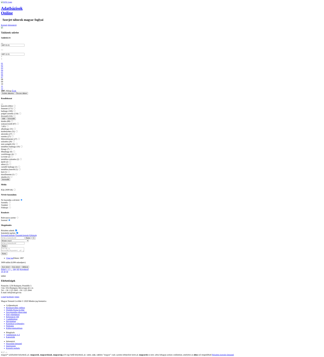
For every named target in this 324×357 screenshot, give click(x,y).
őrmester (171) (7, 108)
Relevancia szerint (8, 218)
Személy (4, 202)
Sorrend (4, 220)
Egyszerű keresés (8, 235)
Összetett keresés (22, 235)
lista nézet (16, 267)
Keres (28, 238)
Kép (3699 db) (7, 190)
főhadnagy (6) (7, 152)
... (11, 269)
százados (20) (6, 141)
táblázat (25, 267)
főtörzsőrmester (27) (9, 139)
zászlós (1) (5, 177)
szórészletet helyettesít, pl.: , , (32, 355)
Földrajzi (5, 208)
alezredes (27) (7, 134)
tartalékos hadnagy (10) (10, 147)
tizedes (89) (6, 121)
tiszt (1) (4, 172)
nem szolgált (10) (8, 144)
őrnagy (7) (5, 149)
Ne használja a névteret (10, 200)
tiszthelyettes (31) (8, 131)
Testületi (4, 205)
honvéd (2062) (7, 106)
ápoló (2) (5, 162)
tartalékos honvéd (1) (9, 169)
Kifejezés (33, 235)
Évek (14, 91)
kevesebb (11, 119)
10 (2, 272)
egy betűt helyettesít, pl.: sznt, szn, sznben (83, 355)
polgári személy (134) (10, 114)
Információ (12, 25)
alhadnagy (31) (7, 129)
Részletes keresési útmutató (223, 355)
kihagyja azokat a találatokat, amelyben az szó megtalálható (183, 355)
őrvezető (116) (7, 116)
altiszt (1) (5, 164)
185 (17, 269)
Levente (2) (6, 157)
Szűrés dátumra (8, 93)
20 (5, 272)
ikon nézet (6, 267)
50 (7, 272)
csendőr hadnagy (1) (9, 167)
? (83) (3, 126)
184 (14, 269)
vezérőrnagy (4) (7, 154)
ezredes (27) (6, 136)
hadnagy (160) (7, 111)
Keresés (4, 25)
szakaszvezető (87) (9, 124)
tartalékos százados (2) (10, 159)
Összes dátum (21, 93)
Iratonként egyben (8, 233)
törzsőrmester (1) (8, 174)
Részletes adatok (8, 230)
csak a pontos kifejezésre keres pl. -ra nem (128, 355)
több (3, 119)
